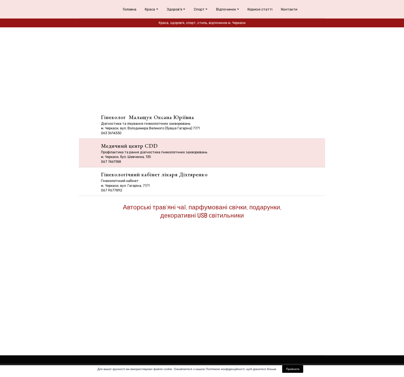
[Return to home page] (89, 9)
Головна (129, 9)
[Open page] (202, 271)
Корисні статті (259, 9)
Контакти (289, 9)
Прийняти (292, 369)
